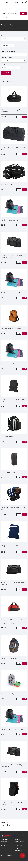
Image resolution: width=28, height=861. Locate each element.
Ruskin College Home (6, 17)
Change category (5, 36)
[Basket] (22, 2)
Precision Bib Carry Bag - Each (9, 694)
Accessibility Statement (19, 845)
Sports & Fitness (15, 17)
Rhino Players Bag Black (7, 184)
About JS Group (18, 848)
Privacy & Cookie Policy (6, 848)
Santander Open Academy (6, 845)
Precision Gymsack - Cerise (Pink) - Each (12, 729)
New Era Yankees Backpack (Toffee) (11, 328)
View (19, 116)
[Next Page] (12, 81)
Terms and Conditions (19, 841)
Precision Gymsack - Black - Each (10, 364)
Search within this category (8, 51)
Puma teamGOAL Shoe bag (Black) (10, 472)
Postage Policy (4, 841)
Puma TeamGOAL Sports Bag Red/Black (12, 620)
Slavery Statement (18, 850)
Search (3, 13)
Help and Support (5, 839)
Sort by (3, 64)
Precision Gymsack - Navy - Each (10, 220)
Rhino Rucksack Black (7, 436)
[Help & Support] (26, 2)
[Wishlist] (19, 2)
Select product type (6, 57)
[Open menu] (3, 2)
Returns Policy (17, 839)
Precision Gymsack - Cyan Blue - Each (11, 293)
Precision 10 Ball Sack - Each (9, 658)
